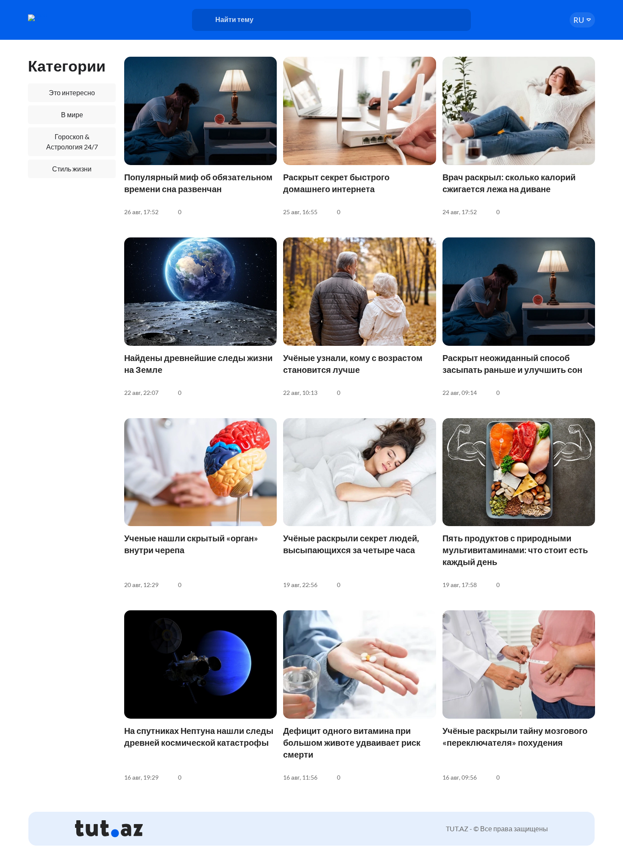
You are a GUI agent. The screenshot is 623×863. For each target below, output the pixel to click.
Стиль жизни (72, 169)
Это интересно (72, 92)
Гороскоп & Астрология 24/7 (72, 141)
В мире (72, 114)
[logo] (60, 17)
